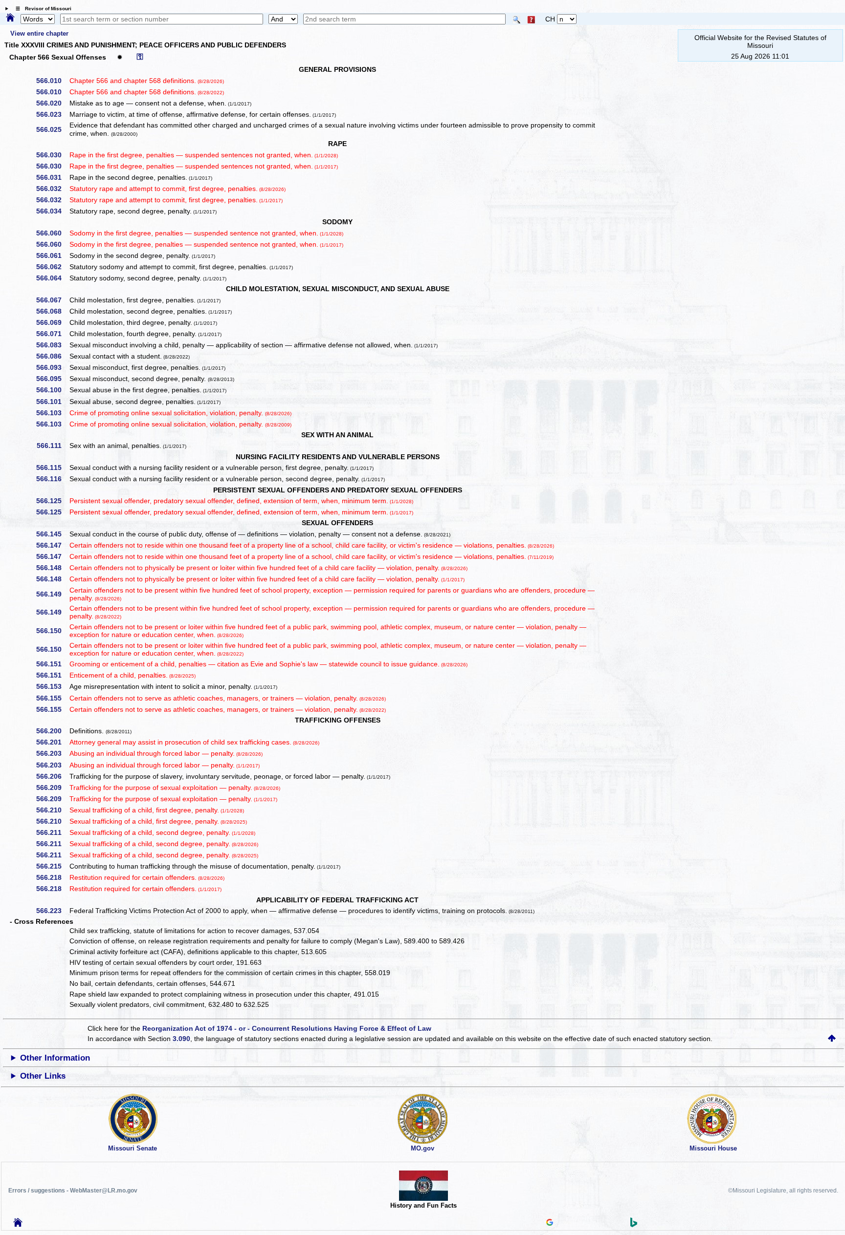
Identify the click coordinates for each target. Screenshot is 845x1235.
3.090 (181, 1039)
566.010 (52, 81)
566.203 (52, 753)
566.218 (52, 877)
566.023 (52, 114)
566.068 (52, 311)
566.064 (52, 278)
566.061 (52, 255)
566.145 (52, 534)
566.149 (52, 594)
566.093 (52, 367)
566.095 (52, 379)
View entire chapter (39, 33)
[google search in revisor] (549, 1223)
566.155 (52, 698)
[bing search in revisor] (633, 1225)
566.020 (52, 103)
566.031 (52, 177)
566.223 (52, 911)
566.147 (52, 545)
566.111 (52, 445)
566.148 (52, 568)
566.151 (52, 664)
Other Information (55, 1058)
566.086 (52, 356)
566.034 (52, 211)
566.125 (52, 501)
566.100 (52, 390)
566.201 (52, 742)
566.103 (52, 413)
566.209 (52, 787)
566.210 (52, 810)
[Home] (10, 18)
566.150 (52, 631)
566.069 (52, 322)
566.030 (52, 155)
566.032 (52, 188)
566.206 (52, 776)
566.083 (52, 345)
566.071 (52, 334)
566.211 (52, 832)
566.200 (52, 731)
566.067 (52, 300)
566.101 (52, 401)
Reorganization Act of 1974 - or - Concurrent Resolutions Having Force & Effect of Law (286, 1028)
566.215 (52, 866)
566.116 (52, 479)
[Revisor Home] (18, 1224)
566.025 (52, 129)
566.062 (52, 267)
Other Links (43, 1076)
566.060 (52, 233)
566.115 (52, 467)
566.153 (52, 686)
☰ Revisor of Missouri (41, 8)
